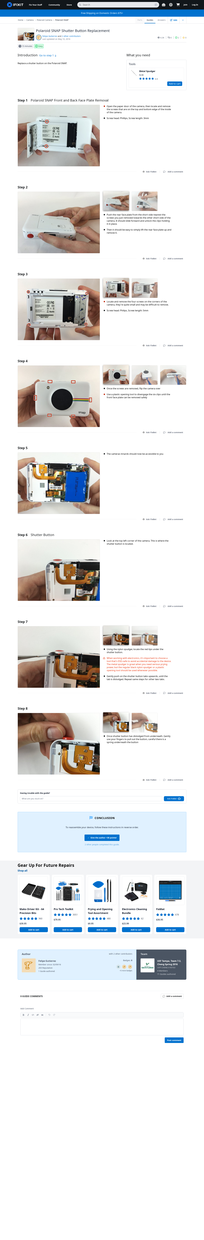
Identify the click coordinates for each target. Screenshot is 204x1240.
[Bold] (23, 1015)
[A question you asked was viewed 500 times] (118, 967)
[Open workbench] (163, 5)
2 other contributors (71, 36)
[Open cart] (178, 5)
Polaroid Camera (44, 20)
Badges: (127, 960)
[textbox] (102, 1027)
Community (54, 4)
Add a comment (172, 183)
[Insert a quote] (42, 1015)
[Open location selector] (171, 5)
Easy (40, 46)
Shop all (22, 870)
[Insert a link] (37, 1015)
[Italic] (28, 1015)
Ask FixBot (151, 171)
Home (20, 20)
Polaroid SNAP (61, 20)
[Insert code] (33, 1015)
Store (69, 4)
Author (26, 954)
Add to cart (175, 83)
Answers (162, 20)
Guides (150, 20)
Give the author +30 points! (103, 837)
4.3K (162, 37)
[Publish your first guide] (124, 967)
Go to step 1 (46, 55)
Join (185, 4)
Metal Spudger (147, 71)
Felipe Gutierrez (49, 36)
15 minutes (27, 46)
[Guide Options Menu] (182, 20)
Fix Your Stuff (35, 4)
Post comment (174, 1040)
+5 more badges (126, 970)
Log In (195, 4)
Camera (30, 20)
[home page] (15, 4)
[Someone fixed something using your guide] (130, 967)
